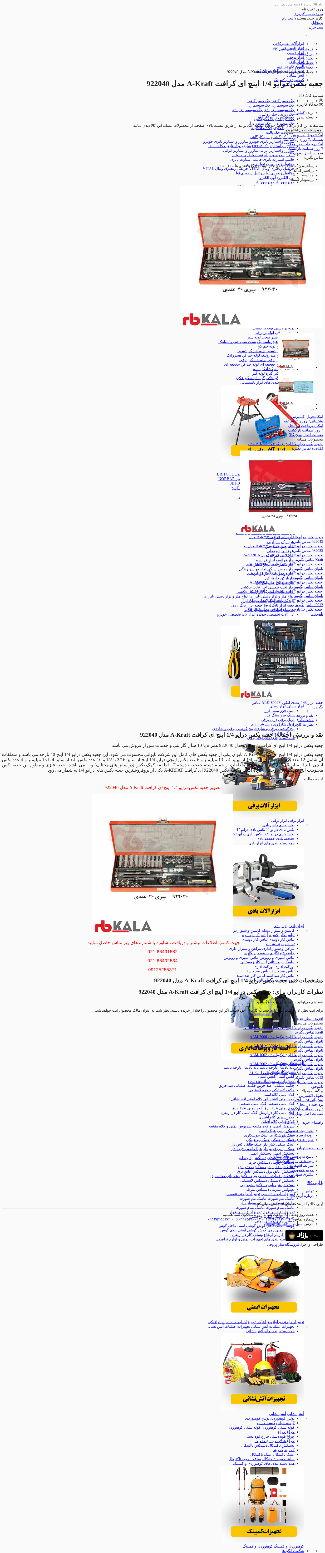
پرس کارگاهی (284, 137)
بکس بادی (287, 825)
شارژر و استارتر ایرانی (277, 150)
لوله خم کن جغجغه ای (277, 364)
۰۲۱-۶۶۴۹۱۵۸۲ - (276, 1219)
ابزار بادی (296, 62)
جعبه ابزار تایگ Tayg (279, 605)
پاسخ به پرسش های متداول (292, 1156)
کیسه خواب (285, 1423)
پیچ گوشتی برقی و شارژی (274, 729)
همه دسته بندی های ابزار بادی (271, 843)
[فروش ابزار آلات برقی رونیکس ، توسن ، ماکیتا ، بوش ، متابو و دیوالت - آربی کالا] (262, 816)
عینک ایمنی (267, 1131)
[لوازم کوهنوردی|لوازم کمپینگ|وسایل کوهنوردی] (262, 1542)
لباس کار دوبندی (282, 939)
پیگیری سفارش (301, 1174)
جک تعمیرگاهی (283, 101)
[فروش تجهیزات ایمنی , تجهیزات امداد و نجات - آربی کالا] (262, 1317)
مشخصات (306, 720)
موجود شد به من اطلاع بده (303, 130)
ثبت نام (287, 18)
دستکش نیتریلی (282, 1189)
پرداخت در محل (305, 144)
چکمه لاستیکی (283, 1090)
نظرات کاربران (302, 724)
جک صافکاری (261, 128)
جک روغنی (286, 114)
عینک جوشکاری (256, 1135)
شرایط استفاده (302, 1165)
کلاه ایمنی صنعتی (281, 1104)
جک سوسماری (283, 105)
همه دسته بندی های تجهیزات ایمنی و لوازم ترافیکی (255, 1239)
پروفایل (317, 23)
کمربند (289, 1450)
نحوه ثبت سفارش (300, 1131)
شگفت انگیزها (293, 1551)
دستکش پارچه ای (252, 1158)
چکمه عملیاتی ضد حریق (276, 1085)
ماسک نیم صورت (281, 1198)
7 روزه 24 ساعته (303, 139)
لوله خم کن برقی (252, 360)
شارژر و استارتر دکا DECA (273, 146)
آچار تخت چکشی (281, 587)
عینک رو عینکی (283, 1140)
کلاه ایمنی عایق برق (279, 1108)
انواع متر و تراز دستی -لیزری (272, 596)
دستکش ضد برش (281, 1167)
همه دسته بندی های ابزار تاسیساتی (267, 382)
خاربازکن (287, 578)
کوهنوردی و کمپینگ (289, 1546)
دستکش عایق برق (280, 1171)
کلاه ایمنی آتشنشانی (279, 1099)
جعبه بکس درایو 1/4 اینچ (276, 117)
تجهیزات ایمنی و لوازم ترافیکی (280, 1322)
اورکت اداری (285, 967)
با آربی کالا (315, 1183)
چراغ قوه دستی (282, 1436)
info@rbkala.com (279, 1224)
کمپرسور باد (285, 182)
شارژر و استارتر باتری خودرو (272, 141)
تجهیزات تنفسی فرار (278, 1212)
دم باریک (288, 542)
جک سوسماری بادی (279, 110)
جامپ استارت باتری (279, 159)
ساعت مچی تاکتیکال (278, 1459)
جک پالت (273, 132)
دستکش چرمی (258, 1162)
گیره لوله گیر (262, 373)
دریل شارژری (284, 724)
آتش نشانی (295, 75)
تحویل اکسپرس (307, 135)
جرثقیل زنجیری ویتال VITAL (272, 169)
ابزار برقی (296, 820)
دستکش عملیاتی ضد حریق (274, 1176)
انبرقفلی (288, 551)
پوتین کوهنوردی (282, 1418)
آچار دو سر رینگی (281, 569)
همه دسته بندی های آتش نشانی (270, 1331)
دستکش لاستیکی (281, 1180)
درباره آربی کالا (302, 1196)
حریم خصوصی (302, 1170)
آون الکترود (286, 178)
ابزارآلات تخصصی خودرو (275, 614)
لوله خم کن (266, 346)
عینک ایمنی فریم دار (279, 1149)
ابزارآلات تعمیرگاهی (288, 44)
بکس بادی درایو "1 (280, 830)
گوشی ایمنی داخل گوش (237, 1226)
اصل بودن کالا (306, 153)
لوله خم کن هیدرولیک (243, 355)
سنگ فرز (287, 715)
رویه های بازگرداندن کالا (295, 1161)
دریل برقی (286, 720)
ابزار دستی (295, 53)
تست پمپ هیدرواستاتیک (276, 342)
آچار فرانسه (285, 560)
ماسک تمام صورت (280, 1207)
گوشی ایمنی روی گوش (276, 1230)
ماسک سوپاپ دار (253, 1203)
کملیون (299, 113)
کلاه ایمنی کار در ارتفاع (276, 1113)
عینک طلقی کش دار (279, 1144)
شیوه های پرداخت (300, 1140)
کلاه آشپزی (286, 1117)
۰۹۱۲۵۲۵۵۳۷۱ (219, 1219)
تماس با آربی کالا (300, 1191)
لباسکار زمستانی (281, 962)
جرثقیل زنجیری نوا (280, 173)
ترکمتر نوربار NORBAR (237, 479)
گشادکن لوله (263, 369)
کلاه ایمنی (287, 1094)
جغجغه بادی (285, 839)
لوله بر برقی (285, 333)
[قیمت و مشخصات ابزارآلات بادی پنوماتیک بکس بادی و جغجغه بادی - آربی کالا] (262, 921)
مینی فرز (287, 711)
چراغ (291, 1432)
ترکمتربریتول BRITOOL (236, 474)
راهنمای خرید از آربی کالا (304, 1122)
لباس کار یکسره (282, 935)
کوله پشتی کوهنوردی (278, 1427)
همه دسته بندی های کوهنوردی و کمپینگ (264, 1463)
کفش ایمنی (286, 1076)
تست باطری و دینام (279, 155)
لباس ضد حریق (283, 971)
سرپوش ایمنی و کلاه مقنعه (273, 1126)
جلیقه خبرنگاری (282, 953)
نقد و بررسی (304, 715)
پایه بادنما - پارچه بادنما (277, 1067)
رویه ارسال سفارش (298, 1135)
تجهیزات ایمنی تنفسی (278, 1194)
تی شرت (288, 944)
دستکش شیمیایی (281, 1185)
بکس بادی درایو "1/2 (279, 834)
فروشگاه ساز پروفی (283, 1244)
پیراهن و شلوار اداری (278, 948)
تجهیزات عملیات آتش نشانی (273, 1326)
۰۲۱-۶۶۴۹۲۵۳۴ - (246, 1219)
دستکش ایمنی (283, 1153)
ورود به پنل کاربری (308, 14)
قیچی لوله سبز (258, 337)
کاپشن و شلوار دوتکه (278, 930)
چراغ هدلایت (285, 1441)
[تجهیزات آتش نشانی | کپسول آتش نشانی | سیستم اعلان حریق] (262, 1409)
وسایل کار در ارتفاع (279, 1235)
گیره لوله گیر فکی (250, 378)
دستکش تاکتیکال (281, 1445)
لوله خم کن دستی (251, 351)
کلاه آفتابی (269, 1122)
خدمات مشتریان (310, 1148)
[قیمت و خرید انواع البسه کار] (262, 1058)
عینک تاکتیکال (284, 1454)
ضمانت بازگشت (305, 149)
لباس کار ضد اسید (280, 976)
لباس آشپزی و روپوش (277, 957)
